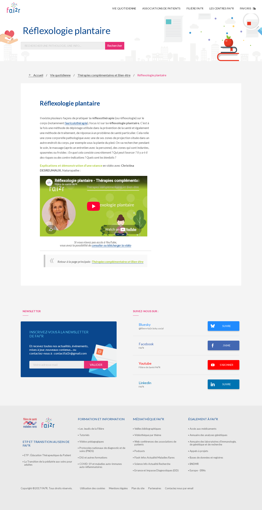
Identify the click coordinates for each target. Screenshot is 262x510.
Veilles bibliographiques (147, 428)
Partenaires (154, 488)
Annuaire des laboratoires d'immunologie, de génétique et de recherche (213, 443)
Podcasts (139, 451)
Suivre (226, 384)
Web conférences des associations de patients (155, 443)
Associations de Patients (161, 8)
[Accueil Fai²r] (23, 7)
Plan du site (138, 488)
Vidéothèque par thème (147, 435)
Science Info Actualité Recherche (152, 463)
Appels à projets (199, 451)
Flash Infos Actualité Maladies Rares (154, 457)
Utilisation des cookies (92, 488)
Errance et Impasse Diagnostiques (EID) (156, 470)
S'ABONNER (226, 364)
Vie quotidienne (124, 8)
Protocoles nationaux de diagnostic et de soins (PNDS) (102, 449)
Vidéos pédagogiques (91, 441)
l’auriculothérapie (76, 123)
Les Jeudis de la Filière (91, 428)
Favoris (245, 8)
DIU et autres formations (93, 457)
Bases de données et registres (206, 457)
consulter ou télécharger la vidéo (111, 245)
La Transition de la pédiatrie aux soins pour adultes (48, 463)
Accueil (38, 75)
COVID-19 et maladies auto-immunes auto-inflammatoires (100, 465)
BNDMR (194, 463)
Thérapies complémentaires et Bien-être (103, 75)
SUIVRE (226, 326)
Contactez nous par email (179, 488)
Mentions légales (118, 488)
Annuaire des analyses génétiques (208, 435)
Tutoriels (84, 435)
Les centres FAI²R (221, 8)
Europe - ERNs (198, 470)
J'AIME (226, 345)
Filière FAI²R (195, 8)
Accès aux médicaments (203, 428)
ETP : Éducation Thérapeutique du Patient (47, 455)
